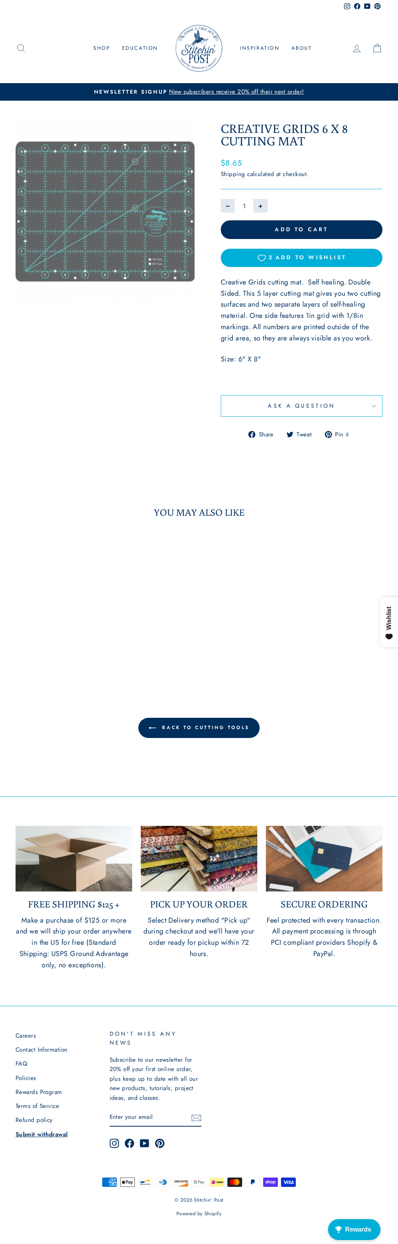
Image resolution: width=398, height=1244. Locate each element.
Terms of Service (37, 1106)
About (302, 48)
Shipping (233, 174)
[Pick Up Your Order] (199, 859)
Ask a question (301, 406)
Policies (26, 1078)
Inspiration (260, 48)
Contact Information (42, 1049)
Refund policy (34, 1120)
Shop (101, 48)
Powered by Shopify (199, 1213)
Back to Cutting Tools (204, 727)
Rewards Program (39, 1092)
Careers (26, 1035)
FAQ (21, 1063)
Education (140, 48)
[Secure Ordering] (324, 859)
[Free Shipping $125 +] (74, 859)
